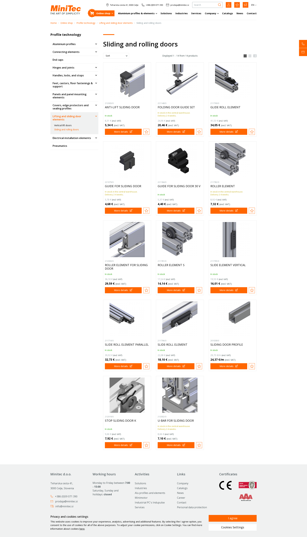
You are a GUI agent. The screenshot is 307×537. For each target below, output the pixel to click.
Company (210, 13)
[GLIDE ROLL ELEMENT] (232, 81)
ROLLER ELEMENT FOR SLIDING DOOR (126, 266)
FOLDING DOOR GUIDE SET (176, 107)
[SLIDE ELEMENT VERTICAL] (232, 239)
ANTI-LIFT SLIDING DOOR (122, 107)
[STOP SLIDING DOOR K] (127, 395)
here (82, 528)
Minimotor (141, 497)
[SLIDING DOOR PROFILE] (232, 319)
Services (196, 13)
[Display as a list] (249, 56)
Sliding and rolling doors (66, 129)
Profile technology (85, 22)
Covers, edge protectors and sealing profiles (71, 107)
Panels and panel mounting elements (69, 95)
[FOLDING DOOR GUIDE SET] (179, 81)
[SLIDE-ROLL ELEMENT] (179, 319)
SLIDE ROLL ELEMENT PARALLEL (127, 344)
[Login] (228, 5)
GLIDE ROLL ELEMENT (225, 107)
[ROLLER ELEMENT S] (179, 239)
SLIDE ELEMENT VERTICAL (228, 265)
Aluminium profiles (64, 44)
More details (121, 131)
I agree (232, 518)
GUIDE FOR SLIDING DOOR (123, 186)
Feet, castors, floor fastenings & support (73, 84)
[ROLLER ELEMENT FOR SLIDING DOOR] (127, 239)
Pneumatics (60, 146)
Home (53, 22)
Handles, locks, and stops (68, 75)
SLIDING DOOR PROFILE (226, 344)
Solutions (166, 13)
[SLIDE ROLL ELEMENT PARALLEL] (127, 319)
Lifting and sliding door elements (116, 22)
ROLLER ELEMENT (222, 186)
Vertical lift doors (63, 125)
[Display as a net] (245, 56)
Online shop (103, 13)
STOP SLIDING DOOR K (120, 420)
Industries (181, 13)
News (239, 13)
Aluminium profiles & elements (136, 13)
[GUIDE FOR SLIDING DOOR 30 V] (179, 160)
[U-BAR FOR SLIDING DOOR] (179, 395)
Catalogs (227, 13)
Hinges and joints (63, 67)
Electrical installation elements (72, 138)
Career (181, 497)
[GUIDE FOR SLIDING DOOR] (127, 160)
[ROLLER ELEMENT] (232, 160)
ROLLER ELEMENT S (171, 265)
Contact (252, 13)
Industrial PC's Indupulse (150, 502)
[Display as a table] (254, 56)
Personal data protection (192, 507)
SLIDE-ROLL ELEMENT (172, 344)
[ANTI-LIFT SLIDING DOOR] (127, 81)
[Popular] (237, 5)
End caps (58, 59)
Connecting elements (66, 52)
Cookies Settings (232, 527)
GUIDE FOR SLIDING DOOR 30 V (179, 186)
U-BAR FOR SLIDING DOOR (176, 420)
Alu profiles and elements (150, 493)
